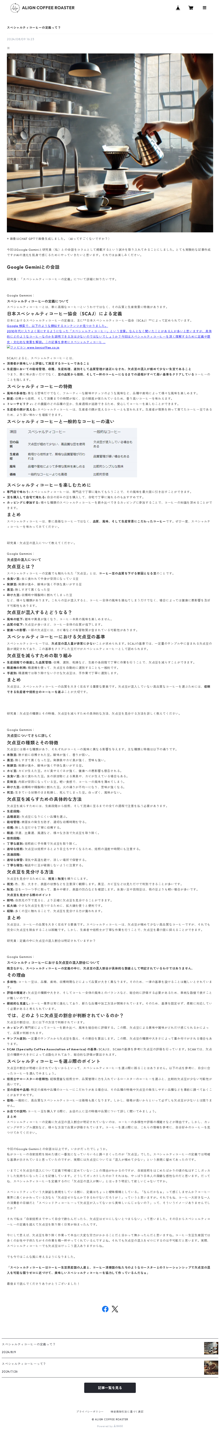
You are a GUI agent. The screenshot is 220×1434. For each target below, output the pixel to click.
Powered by (105, 1426)
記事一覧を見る (110, 1388)
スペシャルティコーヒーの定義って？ (34, 28)
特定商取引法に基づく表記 (127, 1411)
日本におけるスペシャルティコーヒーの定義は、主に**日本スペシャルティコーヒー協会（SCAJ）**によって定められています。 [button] (100, 320)
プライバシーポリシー (90, 1411)
